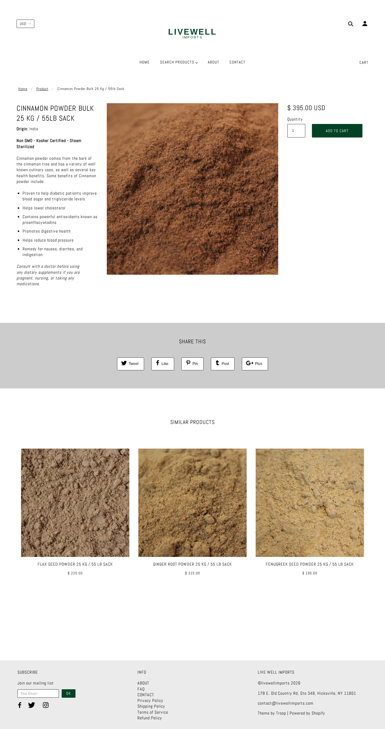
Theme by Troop (272, 713)
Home (22, 88)
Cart (363, 62)
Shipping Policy (151, 706)
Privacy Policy (150, 700)
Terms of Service (152, 712)
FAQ (141, 689)
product (42, 88)
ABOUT (143, 683)
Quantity (295, 119)
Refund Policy (149, 718)
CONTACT (145, 694)
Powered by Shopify (307, 713)
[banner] (192, 34)
